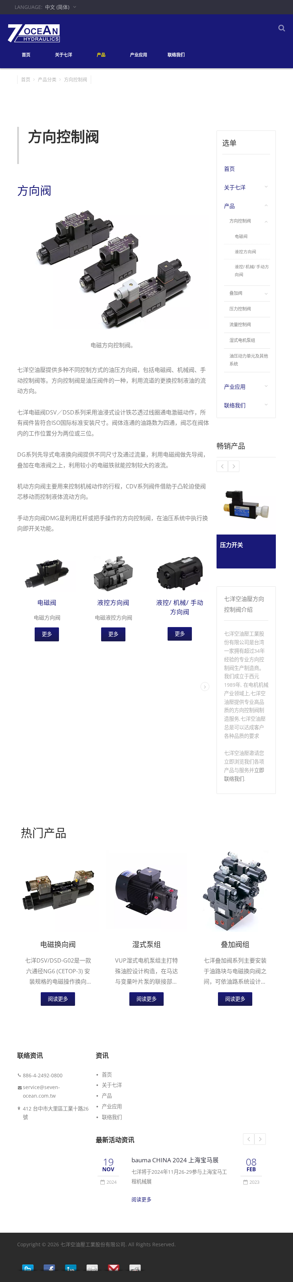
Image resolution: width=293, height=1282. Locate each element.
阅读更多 (58, 998)
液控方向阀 (113, 602)
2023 (254, 1182)
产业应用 (138, 55)
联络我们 (176, 55)
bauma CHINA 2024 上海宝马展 (175, 1160)
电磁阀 (46, 602)
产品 (101, 55)
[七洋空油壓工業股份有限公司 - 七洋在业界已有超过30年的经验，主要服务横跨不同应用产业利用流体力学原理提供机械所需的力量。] (34, 33)
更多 (47, 634)
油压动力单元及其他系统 (248, 360)
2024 (111, 1182)
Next (260, 1139)
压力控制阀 (240, 309)
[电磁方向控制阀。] (113, 268)
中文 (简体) (57, 7)
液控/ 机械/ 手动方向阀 (252, 270)
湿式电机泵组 (242, 340)
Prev (248, 1139)
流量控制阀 (240, 324)
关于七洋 (63, 55)
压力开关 (231, 545)
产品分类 (47, 79)
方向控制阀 (240, 221)
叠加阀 (235, 293)
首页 (26, 55)
